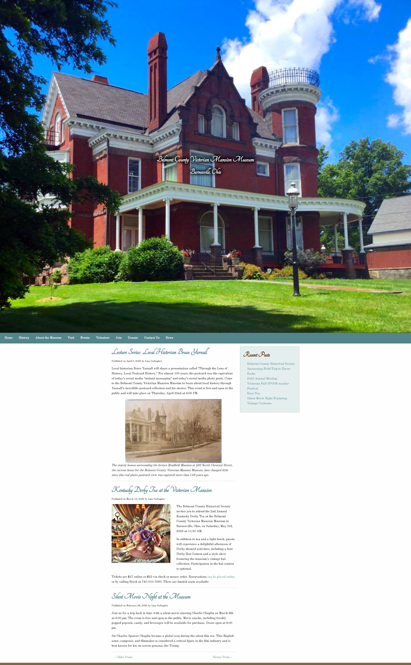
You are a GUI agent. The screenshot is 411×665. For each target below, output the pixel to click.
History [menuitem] (24, 337)
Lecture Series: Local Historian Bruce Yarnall (159, 352)
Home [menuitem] (9, 337)
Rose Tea (253, 393)
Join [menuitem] (119, 337)
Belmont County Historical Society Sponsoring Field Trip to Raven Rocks (271, 368)
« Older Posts (124, 657)
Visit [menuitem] (71, 337)
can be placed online (221, 577)
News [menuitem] (169, 337)
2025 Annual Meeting (262, 378)
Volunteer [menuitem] (102, 337)
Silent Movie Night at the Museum (151, 596)
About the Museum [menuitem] (48, 337)
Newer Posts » (222, 657)
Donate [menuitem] (133, 337)
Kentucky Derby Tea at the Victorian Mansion (162, 490)
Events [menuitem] (85, 337)
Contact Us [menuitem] (152, 337)
